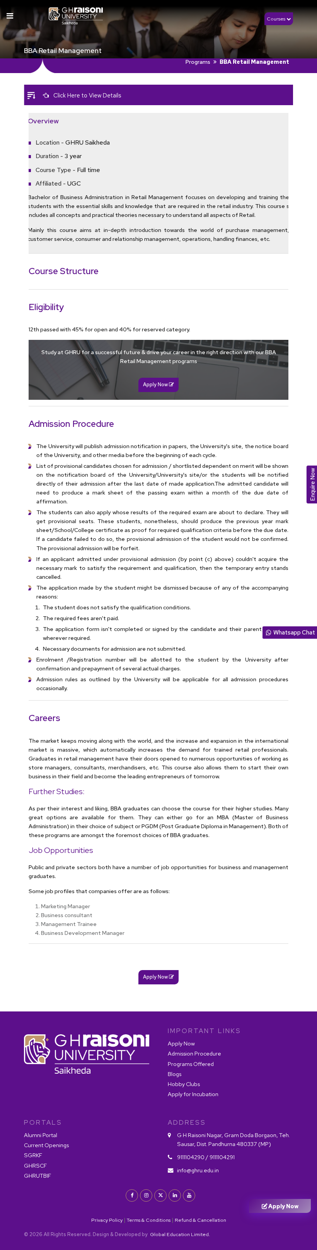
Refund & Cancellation (200, 1220)
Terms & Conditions (148, 1220)
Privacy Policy (107, 1220)
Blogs (174, 1074)
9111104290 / (192, 1157)
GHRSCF (35, 1165)
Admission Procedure (194, 1053)
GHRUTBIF (37, 1175)
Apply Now (181, 1043)
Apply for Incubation (193, 1094)
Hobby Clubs (184, 1084)
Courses (276, 18)
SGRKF (33, 1155)
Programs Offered (191, 1064)
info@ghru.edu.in (198, 1170)
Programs (198, 61)
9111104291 (222, 1157)
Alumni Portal (40, 1135)
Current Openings (46, 1145)
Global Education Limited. (179, 1234)
